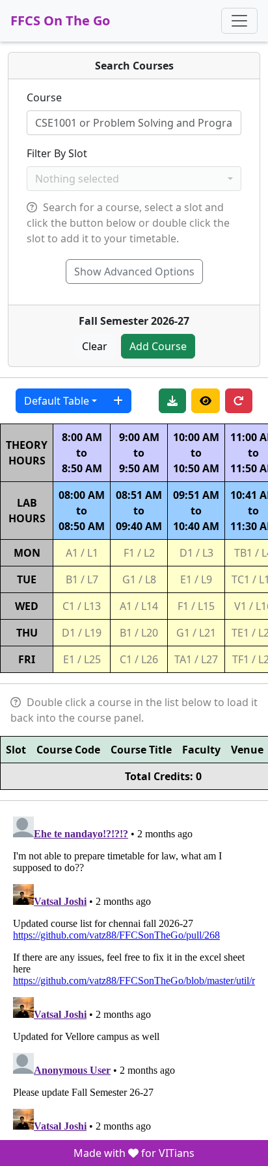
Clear (94, 346)
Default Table (56, 401)
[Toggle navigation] (239, 21)
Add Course (158, 346)
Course (44, 97)
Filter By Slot (57, 153)
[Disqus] (134, 973)
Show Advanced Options (134, 271)
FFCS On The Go (60, 20)
